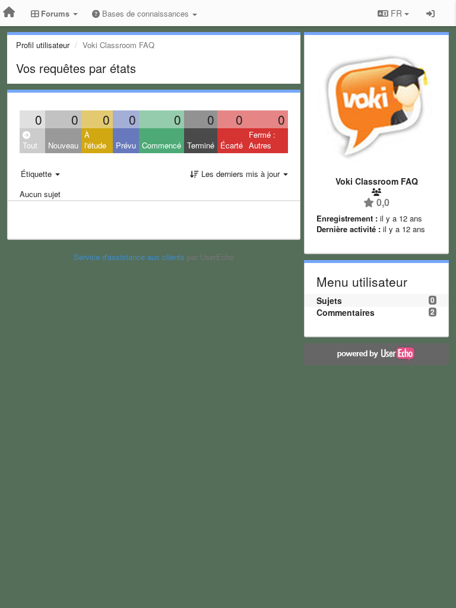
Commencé (161, 145)
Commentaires (345, 312)
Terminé (200, 145)
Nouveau (63, 145)
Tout (30, 145)
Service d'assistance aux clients (129, 256)
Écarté (231, 145)
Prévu (126, 145)
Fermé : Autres (262, 140)
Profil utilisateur (42, 44)
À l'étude (95, 140)
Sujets (329, 300)
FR (396, 13)
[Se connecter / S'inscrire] (430, 13)
